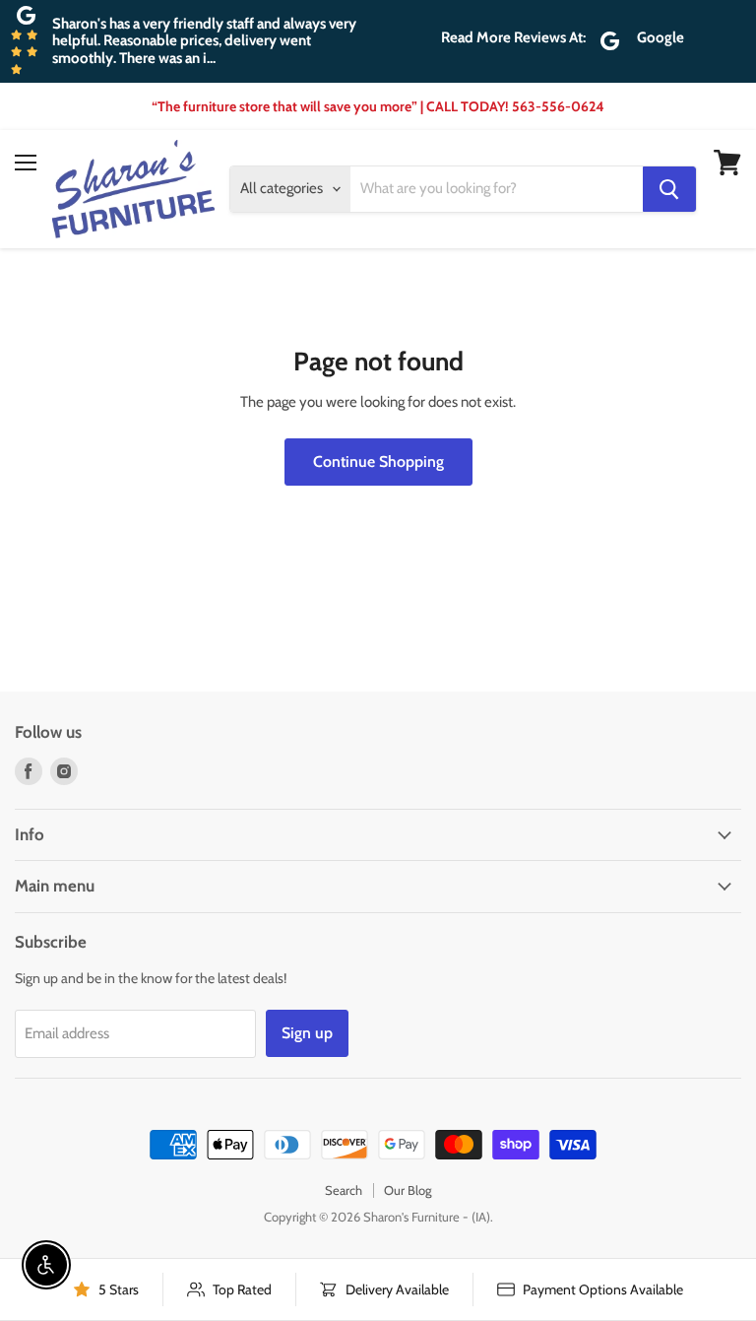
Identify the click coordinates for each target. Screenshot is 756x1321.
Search (343, 1190)
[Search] (669, 189)
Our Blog (407, 1190)
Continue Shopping (378, 461)
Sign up (307, 1033)
